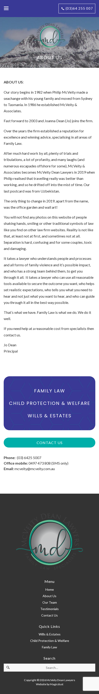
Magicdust (56, 684)
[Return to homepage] (49, 36)
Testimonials (49, 609)
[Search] (8, 668)
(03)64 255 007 (79, 8)
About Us (49, 596)
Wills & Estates (50, 415)
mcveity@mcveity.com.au (35, 468)
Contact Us (50, 442)
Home (49, 589)
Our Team (49, 602)
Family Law (49, 391)
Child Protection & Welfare (49, 403)
